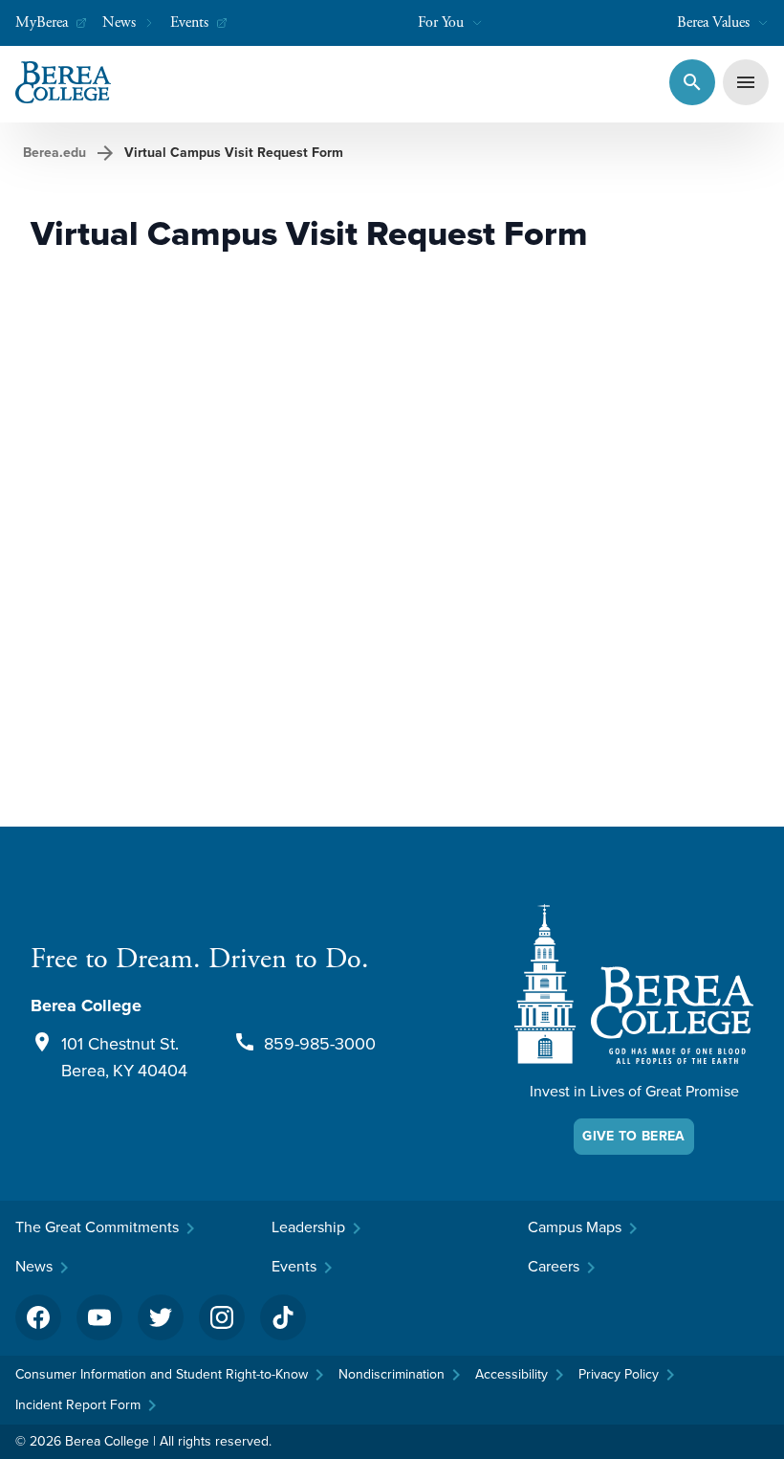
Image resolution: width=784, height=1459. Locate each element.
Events (189, 22)
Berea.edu (54, 153)
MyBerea (41, 22)
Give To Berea (634, 1136)
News (119, 22)
